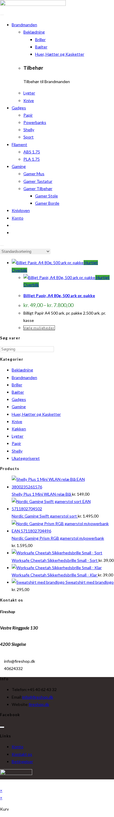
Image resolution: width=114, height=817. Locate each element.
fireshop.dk (39, 704)
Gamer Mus (33, 173)
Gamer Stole (46, 195)
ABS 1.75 (31, 151)
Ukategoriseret (26, 458)
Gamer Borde (47, 203)
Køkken (19, 428)
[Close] (2, 245)
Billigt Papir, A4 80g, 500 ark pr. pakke (59, 295)
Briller (40, 39)
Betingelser (22, 761)
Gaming (19, 166)
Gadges (19, 107)
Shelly (28, 129)
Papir (28, 115)
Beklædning (34, 31)
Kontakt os (22, 754)
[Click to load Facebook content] (2, 727)
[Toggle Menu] (2, 14)
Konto (17, 217)
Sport (28, 136)
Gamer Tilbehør (37, 188)
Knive (28, 100)
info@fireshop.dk (37, 697)
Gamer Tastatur (37, 181)
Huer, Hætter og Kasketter (59, 54)
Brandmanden (24, 24)
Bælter (41, 46)
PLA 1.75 (31, 159)
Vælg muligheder (39, 328)
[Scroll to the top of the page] (1, 783)
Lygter (29, 92)
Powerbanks (34, 122)
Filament (19, 144)
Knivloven (21, 210)
